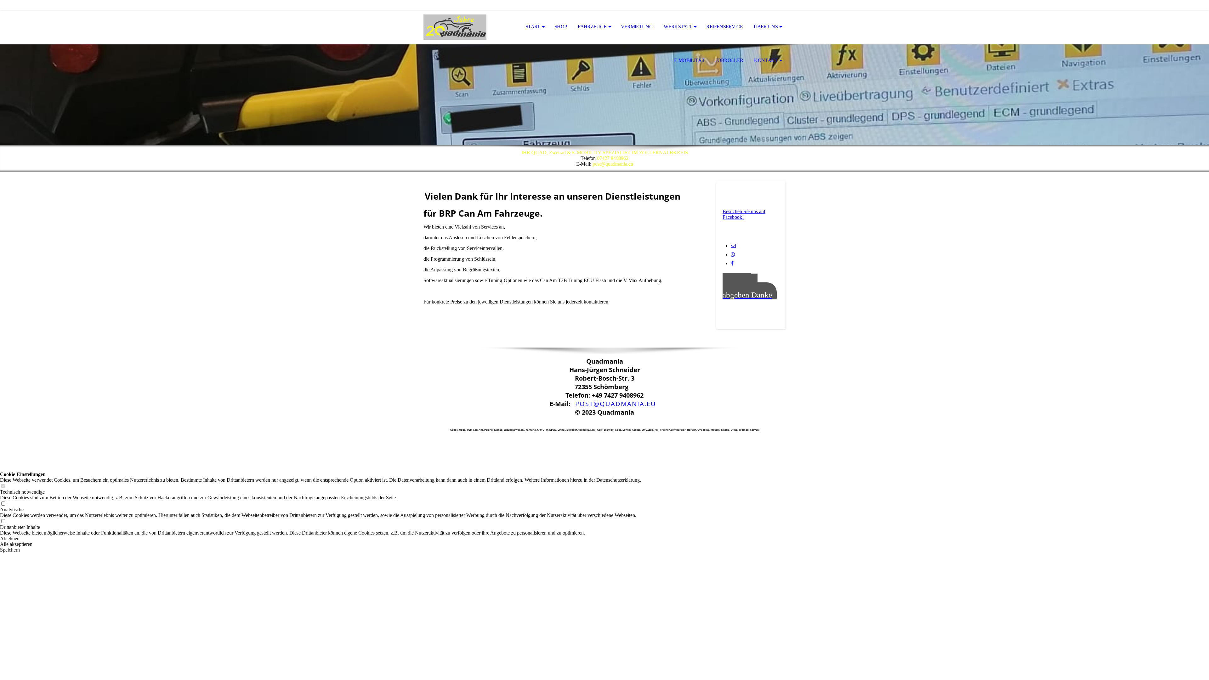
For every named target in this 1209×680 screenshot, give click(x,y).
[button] (320, 538)
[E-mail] (733, 245)
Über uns (766, 26)
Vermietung (637, 26)
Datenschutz (640, 420)
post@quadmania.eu (613, 164)
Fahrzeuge (592, 26)
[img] (454, 27)
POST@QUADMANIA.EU (615, 404)
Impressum (567, 420)
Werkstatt (678, 26)
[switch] (3, 486)
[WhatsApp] (733, 254)
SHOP (560, 26)
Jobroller (729, 60)
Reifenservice (724, 26)
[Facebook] (732, 263)
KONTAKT (766, 60)
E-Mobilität (689, 60)
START (532, 26)
